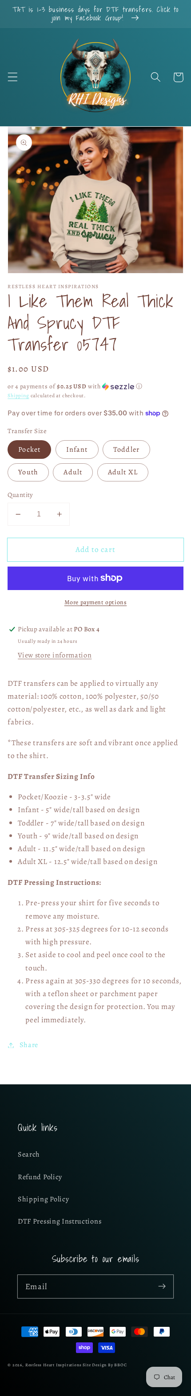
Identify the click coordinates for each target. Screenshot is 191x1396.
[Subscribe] (162, 1286)
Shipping (18, 395)
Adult (73, 472)
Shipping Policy (43, 1199)
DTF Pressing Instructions (59, 1221)
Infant (77, 449)
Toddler (126, 449)
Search (29, 1154)
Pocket (29, 449)
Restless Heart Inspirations (53, 1365)
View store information (55, 655)
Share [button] (29, 1045)
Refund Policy (40, 1177)
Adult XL (123, 472)
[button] (12, 77)
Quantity (20, 494)
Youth (28, 472)
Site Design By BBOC (105, 1365)
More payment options (95, 602)
